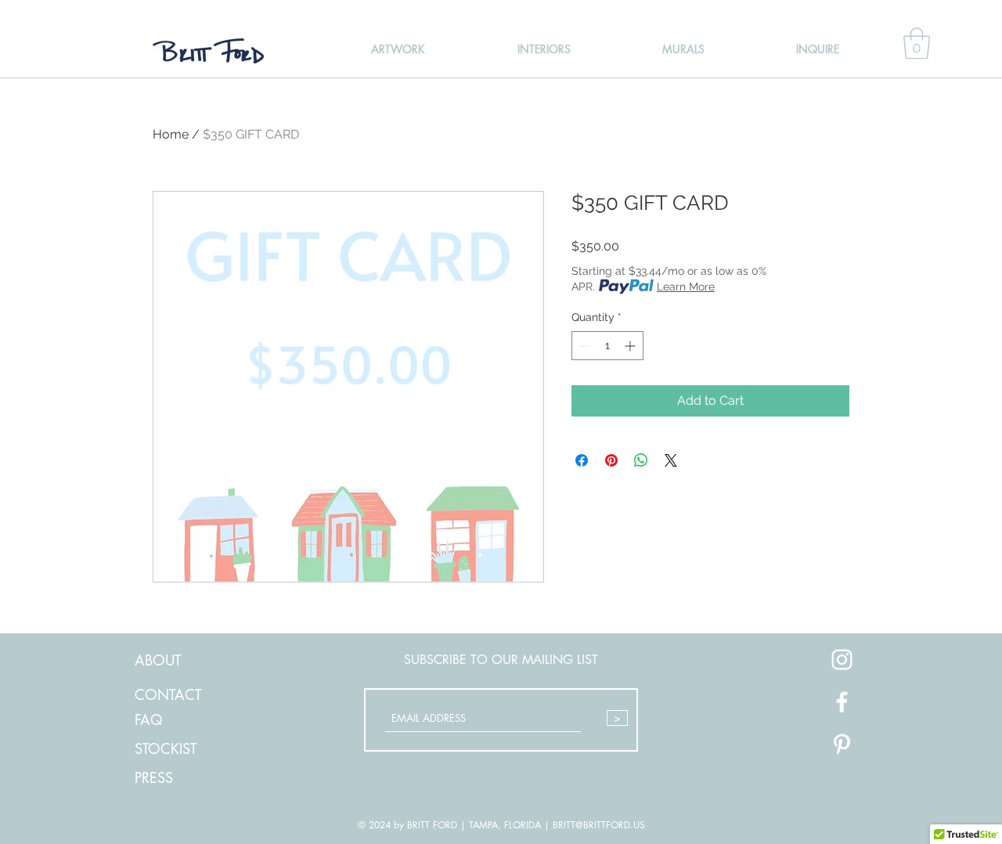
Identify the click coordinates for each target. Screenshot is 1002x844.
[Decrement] (583, 345)
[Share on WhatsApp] (641, 460)
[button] (916, 43)
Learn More (686, 286)
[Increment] (631, 345)
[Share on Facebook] (581, 460)
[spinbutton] (607, 345)
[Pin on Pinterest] (611, 460)
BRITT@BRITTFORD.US (599, 824)
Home (171, 134)
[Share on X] (670, 460)
